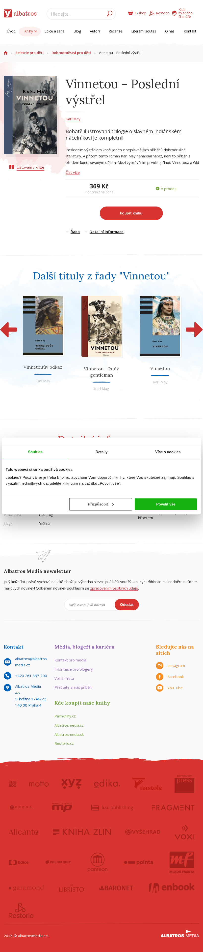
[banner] (20, 14)
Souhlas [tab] (35, 452)
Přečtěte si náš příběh (73, 687)
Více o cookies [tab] (167, 452)
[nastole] (147, 784)
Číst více (73, 172)
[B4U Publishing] (112, 807)
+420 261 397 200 (31, 675)
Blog (77, 31)
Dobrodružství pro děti (71, 52)
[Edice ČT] (18, 862)
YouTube (175, 687)
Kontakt (190, 31)
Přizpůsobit (98, 504)
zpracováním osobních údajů (114, 588)
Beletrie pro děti (29, 52)
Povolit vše (165, 504)
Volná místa (64, 678)
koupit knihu (131, 212)
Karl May (73, 118)
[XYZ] (71, 784)
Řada (75, 231)
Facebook (175, 676)
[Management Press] (62, 807)
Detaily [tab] (102, 452)
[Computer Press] (184, 784)
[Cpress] (21, 807)
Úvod (11, 31)
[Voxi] (184, 832)
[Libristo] (71, 888)
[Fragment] (173, 807)
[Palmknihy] (58, 862)
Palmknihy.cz (65, 716)
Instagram (176, 665)
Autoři (95, 31)
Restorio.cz (64, 743)
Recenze (115, 31)
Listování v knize (30, 167)
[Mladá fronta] (182, 862)
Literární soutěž (143, 31)
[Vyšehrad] (142, 832)
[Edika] (107, 784)
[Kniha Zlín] (82, 832)
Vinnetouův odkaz (43, 367)
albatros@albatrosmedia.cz (31, 662)
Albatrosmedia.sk (69, 734)
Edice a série (55, 31)
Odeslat (126, 604)
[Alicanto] (24, 832)
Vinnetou (160, 368)
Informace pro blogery (73, 669)
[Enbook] (172, 888)
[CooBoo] (12, 784)
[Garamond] (26, 888)
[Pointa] (138, 862)
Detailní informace (107, 231)
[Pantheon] (97, 862)
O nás (170, 31)
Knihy (29, 31)
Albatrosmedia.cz (69, 725)
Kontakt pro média (70, 659)
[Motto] (39, 784)
